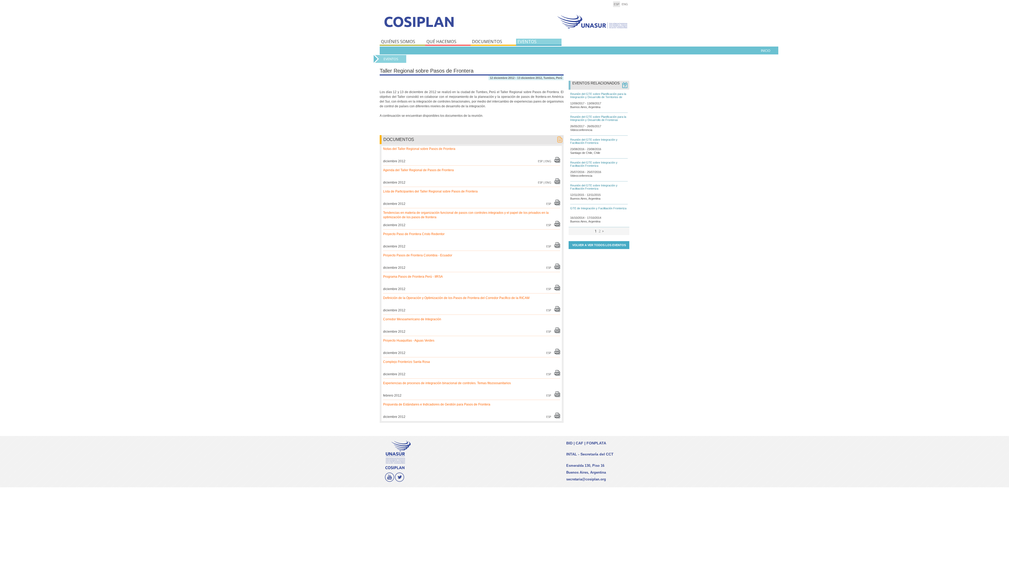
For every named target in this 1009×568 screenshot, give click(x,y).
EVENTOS (527, 41)
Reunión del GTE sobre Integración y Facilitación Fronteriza (593, 141)
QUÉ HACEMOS (441, 41)
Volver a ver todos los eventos (599, 245)
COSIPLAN (440, 25)
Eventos (391, 59)
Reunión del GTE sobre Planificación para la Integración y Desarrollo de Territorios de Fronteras (598, 97)
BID (569, 443)
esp (616, 4)
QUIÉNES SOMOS (398, 41)
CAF (579, 443)
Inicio (765, 50)
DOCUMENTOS (487, 41)
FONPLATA (596, 443)
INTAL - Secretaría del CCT (590, 454)
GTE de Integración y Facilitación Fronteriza (598, 208)
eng (625, 4)
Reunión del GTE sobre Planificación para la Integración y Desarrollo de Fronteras (598, 118)
